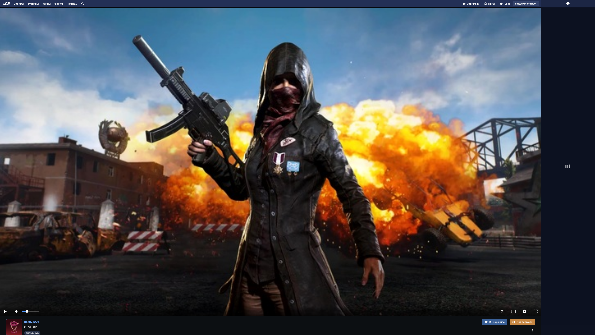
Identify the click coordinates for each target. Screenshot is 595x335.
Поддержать (524, 322)
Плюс (506, 3)
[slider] (30, 311)
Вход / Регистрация (525, 3)
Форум (58, 3)
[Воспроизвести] (5, 311)
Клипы (46, 3)
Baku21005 (31, 321)
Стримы (19, 3)
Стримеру (473, 3)
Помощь (71, 3)
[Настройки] (524, 311)
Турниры (33, 3)
